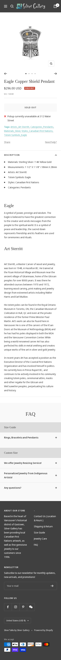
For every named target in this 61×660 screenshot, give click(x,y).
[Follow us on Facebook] (8, 607)
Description (12, 155)
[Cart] (55, 6)
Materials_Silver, (12, 131)
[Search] (12, 6)
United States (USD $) (16, 620)
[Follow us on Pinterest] (23, 607)
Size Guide (39, 532)
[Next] (55, 73)
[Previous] (5, 73)
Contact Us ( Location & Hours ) (45, 518)
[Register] (52, 586)
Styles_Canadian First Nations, (37, 131)
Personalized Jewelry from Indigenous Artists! (25, 475)
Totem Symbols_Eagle (15, 135)
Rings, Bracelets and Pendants (21, 437)
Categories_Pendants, (42, 126)
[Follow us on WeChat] (31, 607)
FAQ (36, 544)
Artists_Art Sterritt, (20, 126)
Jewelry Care (40, 538)
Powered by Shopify (43, 630)
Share (7, 142)
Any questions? (12, 487)
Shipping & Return (43, 526)
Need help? (51, 142)
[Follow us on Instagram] (15, 607)
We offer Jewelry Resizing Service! (23, 463)
